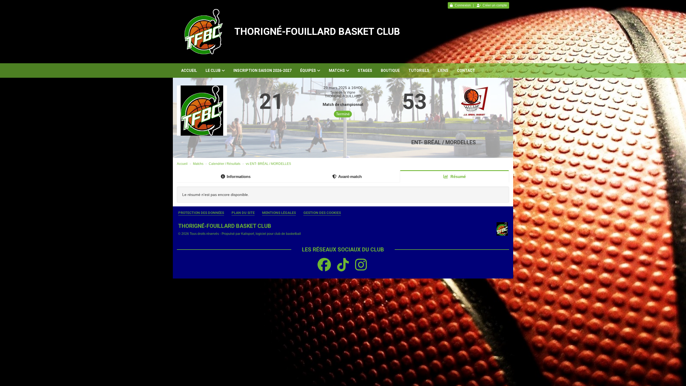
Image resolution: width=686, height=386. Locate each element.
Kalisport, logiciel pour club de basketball (271, 234)
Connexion (463, 5)
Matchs (337, 70)
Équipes (308, 70)
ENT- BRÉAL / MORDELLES (443, 142)
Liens (443, 70)
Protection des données (201, 213)
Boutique (390, 70)
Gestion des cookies (322, 213)
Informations (239, 176)
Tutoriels (418, 70)
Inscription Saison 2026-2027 (262, 70)
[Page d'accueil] (203, 31)
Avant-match (350, 176)
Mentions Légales (279, 213)
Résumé (457, 176)
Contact (466, 70)
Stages (365, 70)
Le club (213, 70)
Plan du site (243, 213)
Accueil (189, 70)
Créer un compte (495, 5)
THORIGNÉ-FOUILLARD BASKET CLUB (317, 31)
